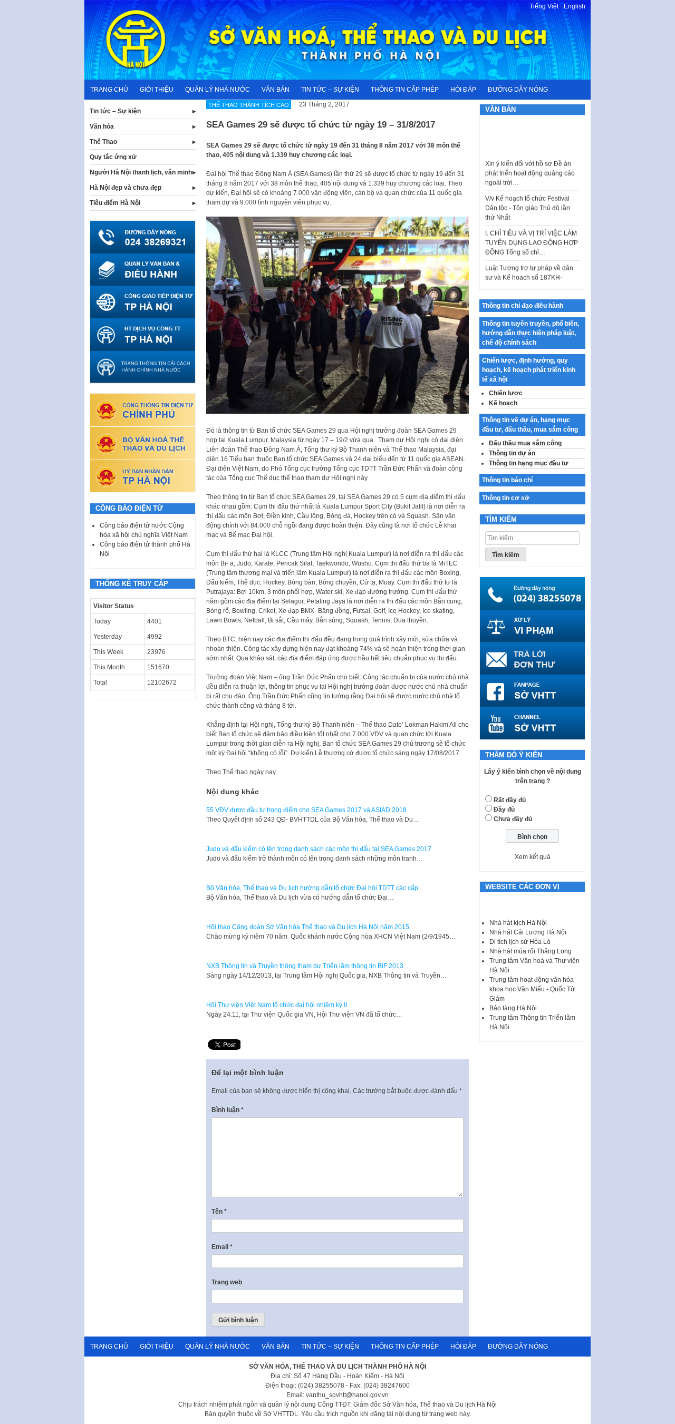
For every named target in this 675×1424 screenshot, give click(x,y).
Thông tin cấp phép (405, 89)
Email (222, 1247)
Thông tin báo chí (507, 480)
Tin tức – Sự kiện (330, 89)
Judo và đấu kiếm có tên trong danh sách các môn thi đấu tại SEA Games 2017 (318, 849)
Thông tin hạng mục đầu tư (528, 463)
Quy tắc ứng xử (113, 157)
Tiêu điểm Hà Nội (115, 203)
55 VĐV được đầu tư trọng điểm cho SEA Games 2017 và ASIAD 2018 (306, 810)
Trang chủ (109, 89)
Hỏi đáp (463, 89)
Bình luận (227, 1110)
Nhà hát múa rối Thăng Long (530, 951)
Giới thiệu (156, 89)
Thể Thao (103, 141)
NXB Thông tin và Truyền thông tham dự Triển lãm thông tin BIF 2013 (304, 966)
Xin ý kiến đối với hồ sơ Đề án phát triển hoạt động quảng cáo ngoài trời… (530, 160)
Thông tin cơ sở (505, 498)
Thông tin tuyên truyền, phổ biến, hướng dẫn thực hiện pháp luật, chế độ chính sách (530, 333)
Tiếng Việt (543, 6)
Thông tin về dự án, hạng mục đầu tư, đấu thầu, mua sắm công (530, 424)
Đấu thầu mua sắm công (525, 443)
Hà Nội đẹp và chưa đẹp (125, 187)
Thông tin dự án (512, 453)
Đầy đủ (504, 809)
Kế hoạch (503, 403)
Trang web (226, 1282)
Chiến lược (506, 393)
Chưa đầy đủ (513, 819)
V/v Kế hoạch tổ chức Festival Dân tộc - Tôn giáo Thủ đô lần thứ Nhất (527, 194)
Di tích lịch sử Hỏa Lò (520, 941)
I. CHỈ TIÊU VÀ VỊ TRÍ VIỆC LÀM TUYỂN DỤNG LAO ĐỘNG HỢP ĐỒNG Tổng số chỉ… (531, 229)
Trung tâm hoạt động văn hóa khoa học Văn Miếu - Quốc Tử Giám (532, 989)
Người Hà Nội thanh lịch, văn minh (141, 172)
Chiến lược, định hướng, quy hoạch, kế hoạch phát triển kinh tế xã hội (528, 370)
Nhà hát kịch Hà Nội (518, 922)
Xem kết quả (533, 857)
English (574, 6)
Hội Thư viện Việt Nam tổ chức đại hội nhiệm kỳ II (276, 1005)
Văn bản (276, 89)
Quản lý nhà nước (217, 89)
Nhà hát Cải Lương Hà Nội (527, 932)
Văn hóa (102, 126)
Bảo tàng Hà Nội (513, 1008)
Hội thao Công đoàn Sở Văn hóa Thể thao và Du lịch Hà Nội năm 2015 (307, 927)
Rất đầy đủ (510, 800)
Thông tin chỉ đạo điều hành (522, 305)
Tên (219, 1211)
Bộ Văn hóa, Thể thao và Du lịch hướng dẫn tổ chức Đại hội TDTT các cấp (312, 888)
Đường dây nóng (518, 89)
